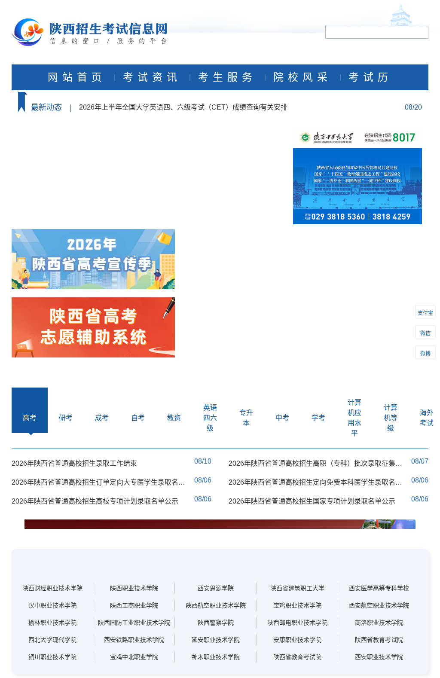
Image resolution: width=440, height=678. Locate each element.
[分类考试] (93, 260)
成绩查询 (53, 165)
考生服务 (227, 77)
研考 (66, 417)
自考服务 (53, 218)
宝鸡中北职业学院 (134, 657)
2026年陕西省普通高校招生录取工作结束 (74, 463)
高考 (30, 417)
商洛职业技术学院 (379, 622)
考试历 (370, 77)
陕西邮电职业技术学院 (297, 622)
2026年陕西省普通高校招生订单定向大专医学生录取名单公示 (98, 483)
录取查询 (53, 191)
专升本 (246, 418)
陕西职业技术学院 (134, 588)
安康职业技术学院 (297, 639)
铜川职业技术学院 (52, 657)
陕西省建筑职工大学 (297, 588)
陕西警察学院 (216, 622)
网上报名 (53, 138)
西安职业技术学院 (379, 657)
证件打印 (119, 138)
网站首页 (77, 77)
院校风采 (302, 77)
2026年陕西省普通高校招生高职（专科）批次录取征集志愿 (315, 464)
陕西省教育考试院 (379, 639)
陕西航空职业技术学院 (216, 605)
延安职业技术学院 (216, 639)
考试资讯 (152, 77)
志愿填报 (119, 165)
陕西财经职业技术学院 (52, 588)
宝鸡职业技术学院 (297, 605)
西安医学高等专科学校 (379, 588)
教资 (174, 417)
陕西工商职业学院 (134, 605)
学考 (318, 417)
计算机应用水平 (354, 418)
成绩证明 (119, 191)
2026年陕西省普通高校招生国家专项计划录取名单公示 (312, 501)
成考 (102, 417)
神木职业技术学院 (216, 657)
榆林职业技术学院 (52, 622)
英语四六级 (210, 418)
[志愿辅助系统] (93, 328)
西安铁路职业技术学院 (134, 639)
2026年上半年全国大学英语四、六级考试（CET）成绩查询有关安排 (183, 107)
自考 (138, 417)
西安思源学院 (216, 588)
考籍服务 (119, 218)
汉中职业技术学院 (52, 605)
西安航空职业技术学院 (379, 605)
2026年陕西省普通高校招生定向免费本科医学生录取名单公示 (315, 483)
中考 (282, 417)
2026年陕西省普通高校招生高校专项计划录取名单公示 (95, 501)
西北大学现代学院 (52, 639)
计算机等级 (390, 418)
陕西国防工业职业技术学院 (134, 622)
